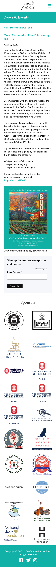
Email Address (14, 272)
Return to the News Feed (18, 27)
